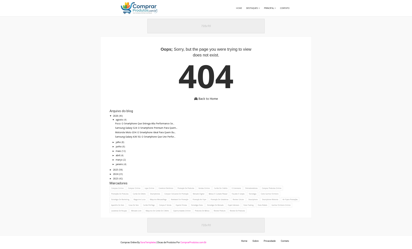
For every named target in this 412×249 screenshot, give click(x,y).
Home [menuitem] (239, 8)
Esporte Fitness (181, 205)
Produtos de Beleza (202, 211)
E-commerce (236, 188)
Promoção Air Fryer (199, 199)
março (119, 159)
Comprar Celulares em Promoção (176, 194)
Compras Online (117, 188)
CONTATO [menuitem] (285, 8)
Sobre (256, 241)
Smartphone (253, 199)
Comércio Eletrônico (166, 188)
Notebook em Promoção (179, 199)
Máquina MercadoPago (158, 199)
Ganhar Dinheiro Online (281, 205)
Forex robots (262, 205)
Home (244, 241)
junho (119, 146)
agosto (120, 119)
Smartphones (155, 194)
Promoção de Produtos (186, 188)
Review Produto (219, 211)
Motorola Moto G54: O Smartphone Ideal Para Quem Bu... (145, 132)
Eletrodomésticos (251, 188)
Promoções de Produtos (119, 194)
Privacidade (270, 241)
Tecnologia (252, 194)
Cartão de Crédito (220, 188)
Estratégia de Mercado (215, 205)
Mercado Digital (198, 194)
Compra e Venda (165, 205)
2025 (116, 169)
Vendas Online (204, 188)
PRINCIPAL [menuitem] (269, 8)
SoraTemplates (148, 242)
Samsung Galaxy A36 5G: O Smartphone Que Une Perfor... (145, 136)
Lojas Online (149, 188)
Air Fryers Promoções (290, 199)
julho (119, 142)
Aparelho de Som (117, 205)
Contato (285, 241)
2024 (116, 173)
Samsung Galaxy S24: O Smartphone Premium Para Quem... (146, 127)
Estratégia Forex (197, 205)
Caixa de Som (133, 205)
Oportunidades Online (182, 211)
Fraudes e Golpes (238, 194)
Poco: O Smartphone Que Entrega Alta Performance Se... (144, 123)
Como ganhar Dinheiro (269, 194)
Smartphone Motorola (270, 199)
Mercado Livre (136, 211)
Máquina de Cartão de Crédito (157, 211)
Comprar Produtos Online (271, 188)
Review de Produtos (237, 211)
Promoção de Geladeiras (219, 199)
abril (118, 155)
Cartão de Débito (139, 194)
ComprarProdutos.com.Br (193, 242)
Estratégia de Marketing (120, 199)
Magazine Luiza (139, 199)
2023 (116, 178)
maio (119, 150)
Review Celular (238, 199)
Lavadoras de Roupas (119, 211)
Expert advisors (233, 205)
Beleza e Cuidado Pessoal (218, 194)
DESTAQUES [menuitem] (252, 8)
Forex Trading (248, 205)
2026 (116, 115)
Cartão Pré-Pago (149, 205)
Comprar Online (134, 188)
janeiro (120, 164)
